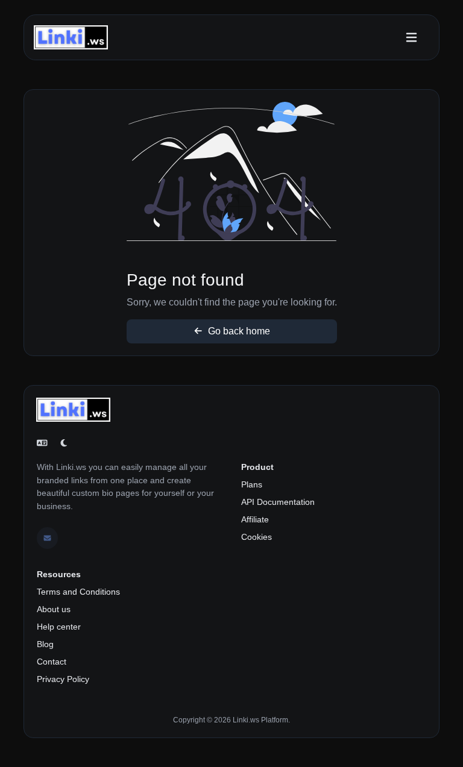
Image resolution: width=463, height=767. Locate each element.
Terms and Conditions (78, 591)
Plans (251, 484)
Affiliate (255, 519)
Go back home (238, 331)
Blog (45, 644)
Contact (51, 661)
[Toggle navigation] (411, 37)
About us (54, 609)
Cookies (256, 537)
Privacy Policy (63, 679)
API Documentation (278, 502)
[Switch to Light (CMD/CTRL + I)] (64, 443)
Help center (59, 626)
